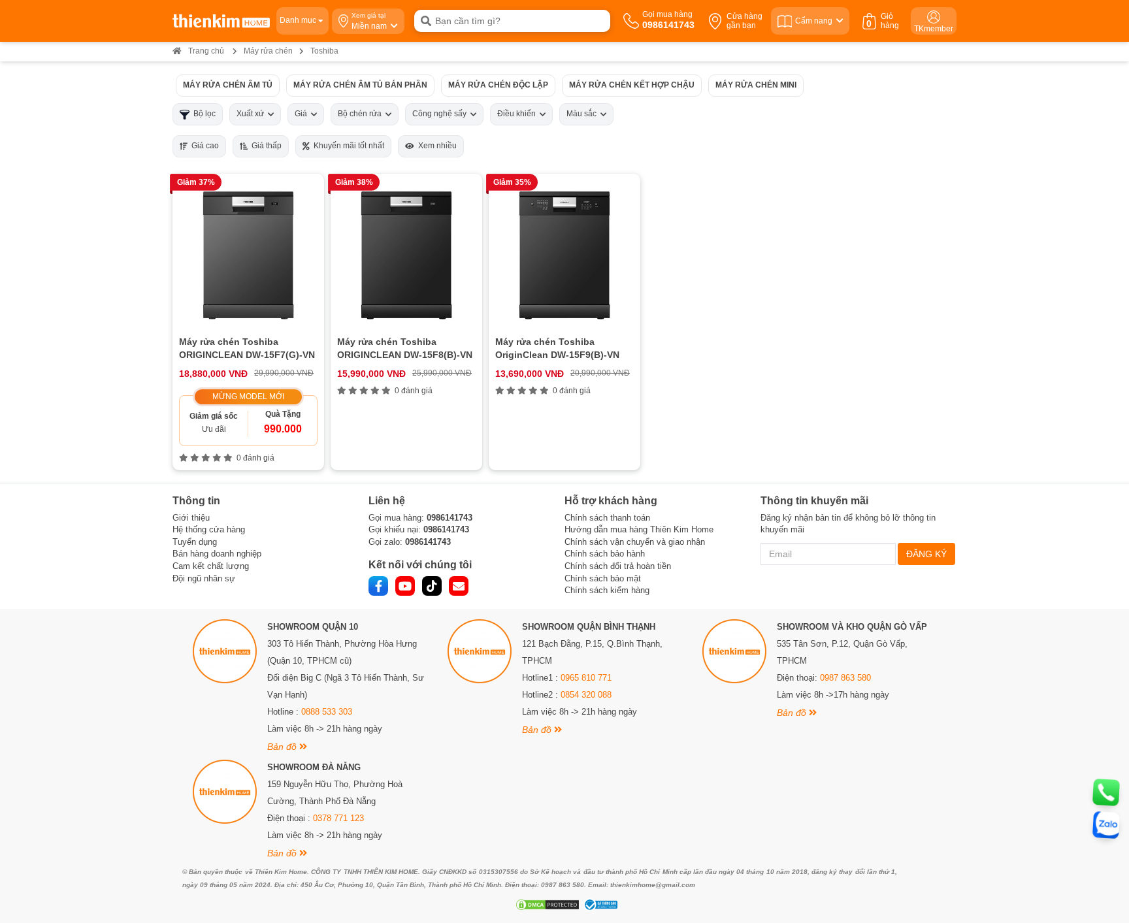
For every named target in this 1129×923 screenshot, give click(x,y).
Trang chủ (206, 51)
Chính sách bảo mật (602, 578)
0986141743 (449, 518)
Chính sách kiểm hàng (606, 590)
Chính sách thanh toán (607, 518)
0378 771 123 (338, 818)
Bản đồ (283, 746)
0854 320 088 (586, 695)
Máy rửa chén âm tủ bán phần (360, 84)
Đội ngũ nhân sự (203, 578)
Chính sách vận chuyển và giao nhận (634, 542)
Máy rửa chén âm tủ (227, 84)
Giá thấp (265, 145)
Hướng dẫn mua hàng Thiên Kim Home (638, 529)
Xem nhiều (435, 145)
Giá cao (203, 145)
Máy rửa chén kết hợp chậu (632, 84)
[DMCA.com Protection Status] (546, 904)
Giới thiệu (191, 518)
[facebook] (378, 586)
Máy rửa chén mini (755, 84)
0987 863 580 (845, 678)
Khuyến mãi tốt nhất (347, 145)
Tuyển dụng (194, 542)
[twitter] (432, 586)
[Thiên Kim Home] (221, 21)
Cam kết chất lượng (210, 566)
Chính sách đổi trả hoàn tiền (617, 566)
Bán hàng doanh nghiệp (216, 554)
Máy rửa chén (268, 51)
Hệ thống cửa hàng (208, 529)
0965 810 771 (586, 678)
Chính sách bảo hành (604, 554)
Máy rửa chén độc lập (498, 84)
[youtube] (405, 586)
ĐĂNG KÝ (926, 554)
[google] (458, 586)
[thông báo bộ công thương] (599, 904)
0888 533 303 (326, 712)
